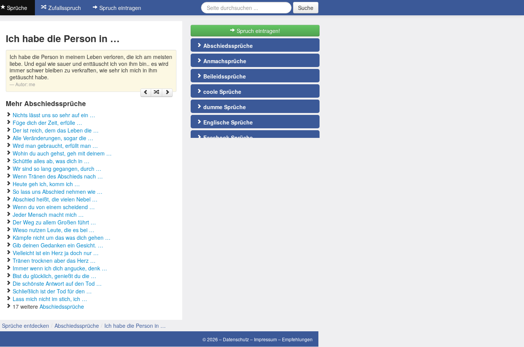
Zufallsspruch (64, 7)
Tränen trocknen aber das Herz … (54, 260)
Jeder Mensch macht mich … (48, 214)
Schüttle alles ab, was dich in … (51, 161)
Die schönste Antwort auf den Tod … (57, 283)
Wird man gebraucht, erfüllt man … (55, 145)
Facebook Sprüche (227, 137)
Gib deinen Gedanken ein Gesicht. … (58, 245)
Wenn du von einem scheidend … (54, 207)
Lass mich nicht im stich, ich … (50, 299)
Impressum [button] (265, 339)
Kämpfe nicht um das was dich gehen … (61, 237)
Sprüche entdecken (25, 325)
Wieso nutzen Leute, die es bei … (53, 230)
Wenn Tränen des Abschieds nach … (58, 176)
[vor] (167, 92)
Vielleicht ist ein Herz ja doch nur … (56, 253)
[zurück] (145, 92)
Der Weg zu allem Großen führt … (54, 222)
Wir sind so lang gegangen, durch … (57, 168)
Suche (305, 7)
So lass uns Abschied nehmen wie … (57, 191)
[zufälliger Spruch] (156, 92)
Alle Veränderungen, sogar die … (53, 138)
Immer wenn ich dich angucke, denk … (60, 268)
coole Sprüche (221, 91)
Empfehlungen (297, 339)
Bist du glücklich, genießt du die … (54, 276)
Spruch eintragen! (257, 30)
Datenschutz (236, 339)
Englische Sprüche (227, 122)
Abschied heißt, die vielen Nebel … (55, 199)
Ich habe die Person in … (135, 325)
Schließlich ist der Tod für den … (52, 291)
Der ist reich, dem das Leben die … (56, 130)
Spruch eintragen (119, 7)
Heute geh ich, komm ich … (46, 184)
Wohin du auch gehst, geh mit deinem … (62, 153)
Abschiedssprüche (62, 306)
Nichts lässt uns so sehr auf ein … (54, 115)
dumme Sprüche (224, 107)
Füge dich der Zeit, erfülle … (47, 122)
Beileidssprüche (224, 76)
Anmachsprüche (224, 61)
